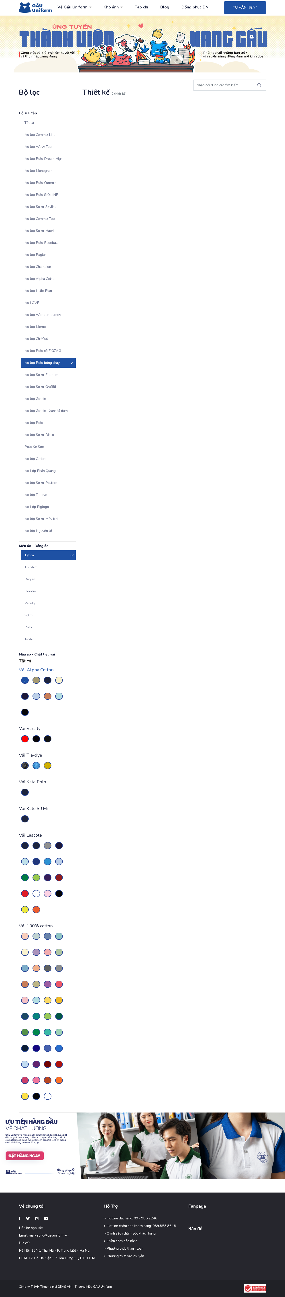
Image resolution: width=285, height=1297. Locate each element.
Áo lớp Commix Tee (39, 218)
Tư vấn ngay (245, 7)
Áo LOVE (31, 302)
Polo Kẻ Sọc (34, 446)
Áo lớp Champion (37, 266)
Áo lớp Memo (35, 326)
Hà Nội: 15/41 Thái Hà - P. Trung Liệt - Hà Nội (54, 1250)
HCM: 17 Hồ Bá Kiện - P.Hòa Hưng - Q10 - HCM (57, 1258)
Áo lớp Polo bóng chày (42, 362)
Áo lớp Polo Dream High (43, 158)
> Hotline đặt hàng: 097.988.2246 (130, 1218)
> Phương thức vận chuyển (124, 1256)
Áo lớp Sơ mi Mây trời (41, 518)
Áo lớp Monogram (38, 170)
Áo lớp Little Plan (38, 290)
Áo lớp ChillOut (36, 338)
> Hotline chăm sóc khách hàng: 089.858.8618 (140, 1225)
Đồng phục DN (194, 7)
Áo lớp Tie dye (35, 494)
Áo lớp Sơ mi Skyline (40, 206)
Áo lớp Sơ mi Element (41, 374)
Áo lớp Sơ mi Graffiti (40, 386)
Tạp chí (141, 7)
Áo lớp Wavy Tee (38, 146)
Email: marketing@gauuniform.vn (44, 1235)
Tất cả (29, 122)
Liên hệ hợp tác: (31, 1227)
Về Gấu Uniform (72, 7)
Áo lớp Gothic (35, 398)
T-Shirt (29, 639)
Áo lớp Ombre (35, 458)
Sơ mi (28, 615)
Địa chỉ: (24, 1243)
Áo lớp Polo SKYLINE (41, 194)
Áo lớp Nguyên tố (38, 530)
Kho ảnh (111, 7)
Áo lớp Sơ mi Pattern (40, 482)
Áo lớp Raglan (35, 254)
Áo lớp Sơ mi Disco (39, 434)
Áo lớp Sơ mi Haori (39, 230)
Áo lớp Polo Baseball (41, 242)
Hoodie (30, 591)
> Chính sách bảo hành (120, 1241)
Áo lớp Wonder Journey (42, 314)
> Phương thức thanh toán (123, 1248)
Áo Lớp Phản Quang (40, 470)
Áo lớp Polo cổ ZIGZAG (42, 350)
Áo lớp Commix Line (39, 134)
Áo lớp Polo (33, 422)
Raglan (29, 579)
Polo (28, 627)
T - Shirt (30, 567)
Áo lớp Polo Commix (40, 182)
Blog (164, 7)
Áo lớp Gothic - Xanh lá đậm (46, 410)
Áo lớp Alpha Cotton (40, 278)
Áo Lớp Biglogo (36, 506)
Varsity (29, 603)
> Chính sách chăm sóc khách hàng (130, 1233)
